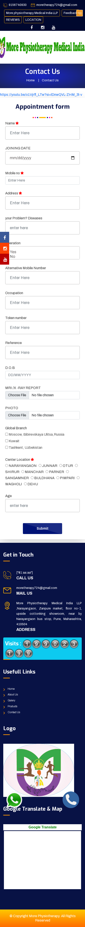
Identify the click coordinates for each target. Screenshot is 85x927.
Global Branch (16, 428)
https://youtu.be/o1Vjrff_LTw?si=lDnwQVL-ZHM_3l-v (41, 94)
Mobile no (12, 173)
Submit (42, 528)
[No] (42, 256)
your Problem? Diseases (23, 218)
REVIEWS (13, 19)
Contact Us (14, 712)
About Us (13, 694)
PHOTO (11, 408)
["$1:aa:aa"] (24, 572)
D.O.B (10, 368)
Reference (13, 343)
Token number (16, 318)
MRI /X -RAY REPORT (23, 388)
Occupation (14, 293)
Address (12, 193)
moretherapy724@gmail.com (56, 5)
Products (12, 706)
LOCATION (33, 19)
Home (30, 80)
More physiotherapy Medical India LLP (32, 13)
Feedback (70, 13)
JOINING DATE (18, 148)
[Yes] (42, 252)
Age (8, 496)
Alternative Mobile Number (25, 268)
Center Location (18, 459)
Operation (12, 243)
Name (10, 123)
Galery (11, 700)
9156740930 (18, 5)
